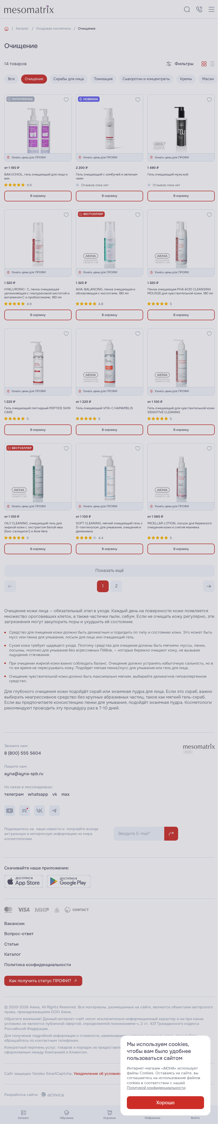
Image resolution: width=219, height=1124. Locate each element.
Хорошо (165, 1103)
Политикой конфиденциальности (156, 1088)
